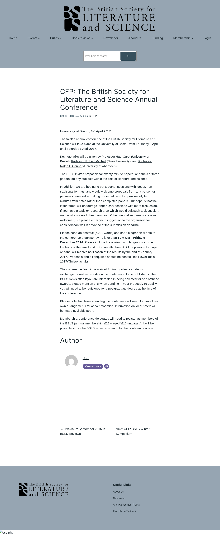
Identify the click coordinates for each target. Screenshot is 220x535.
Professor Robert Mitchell (88, 161)
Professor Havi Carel (116, 156)
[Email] (106, 366)
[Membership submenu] (192, 38)
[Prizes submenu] (61, 38)
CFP (94, 116)
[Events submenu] (39, 38)
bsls (86, 358)
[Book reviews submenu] (92, 38)
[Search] (128, 56)
